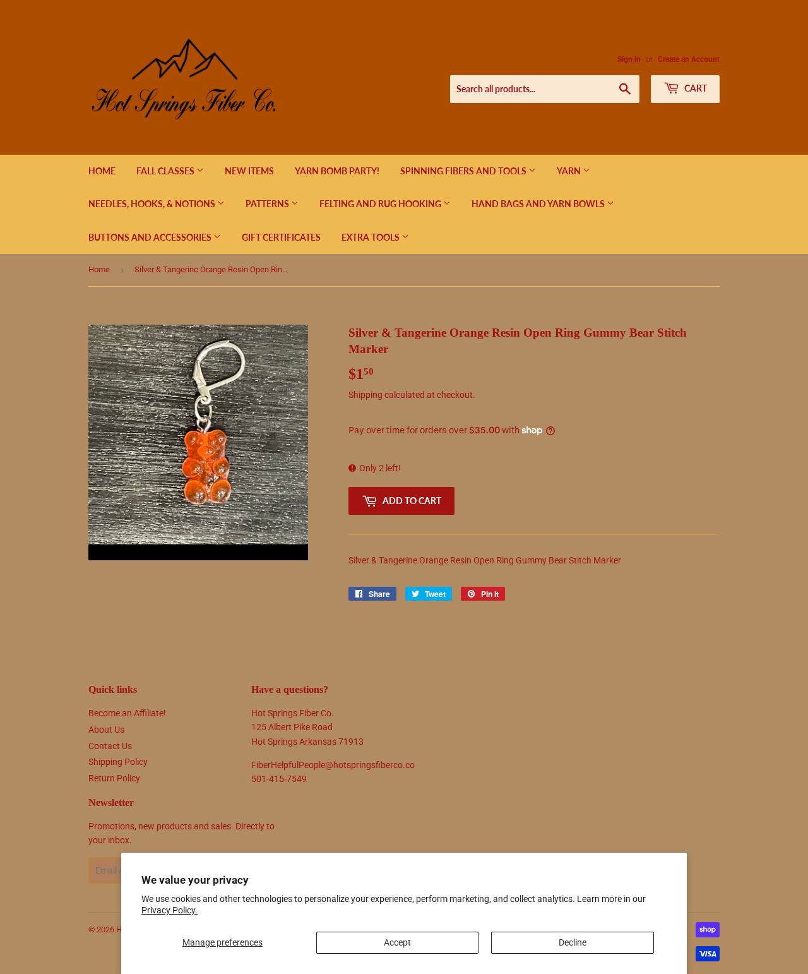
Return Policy (114, 778)
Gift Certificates (281, 237)
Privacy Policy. (169, 910)
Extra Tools (371, 237)
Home (102, 170)
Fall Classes (166, 170)
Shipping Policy (118, 762)
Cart (694, 88)
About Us (106, 729)
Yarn (570, 170)
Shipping (365, 395)
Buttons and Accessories (150, 237)
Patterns (268, 203)
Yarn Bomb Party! (337, 170)
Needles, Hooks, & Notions (152, 203)
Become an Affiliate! (127, 713)
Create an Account (689, 59)
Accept (397, 942)
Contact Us (110, 746)
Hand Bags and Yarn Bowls (539, 203)
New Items (249, 170)
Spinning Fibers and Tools (464, 170)
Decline (572, 942)
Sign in (629, 59)
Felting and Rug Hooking (381, 203)
